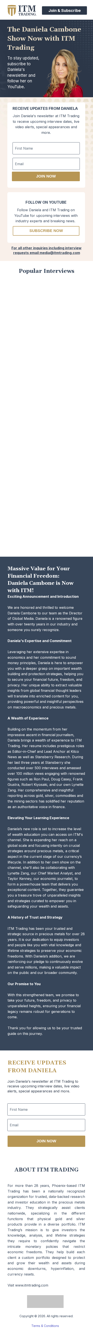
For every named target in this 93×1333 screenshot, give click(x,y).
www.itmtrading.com (31, 1285)
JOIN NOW (46, 176)
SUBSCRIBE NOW (46, 231)
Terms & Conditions (45, 1326)
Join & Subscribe (64, 10)
